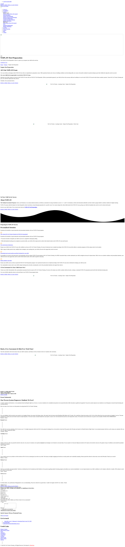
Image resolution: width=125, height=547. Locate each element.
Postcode (2, 494)
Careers (4, 30)
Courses (4, 11)
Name (2, 489)
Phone (2, 493)
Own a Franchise (6, 28)
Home (2, 64)
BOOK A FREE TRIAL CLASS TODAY (9, 5)
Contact (4, 32)
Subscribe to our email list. (7, 509)
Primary (5, 64)
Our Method (5, 10)
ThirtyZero (32, 545)
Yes (3, 502)
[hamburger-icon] (1, 7)
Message (2, 507)
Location (5, 27)
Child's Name (3, 496)
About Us (5, 9)
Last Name (3, 490)
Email (2, 492)
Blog (4, 31)
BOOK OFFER (4, 394)
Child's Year (3, 497)
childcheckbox (4, 501)
